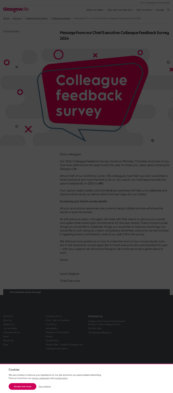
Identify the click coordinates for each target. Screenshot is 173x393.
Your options (45, 386)
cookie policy (61, 378)
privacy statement (41, 378)
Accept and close (22, 386)
